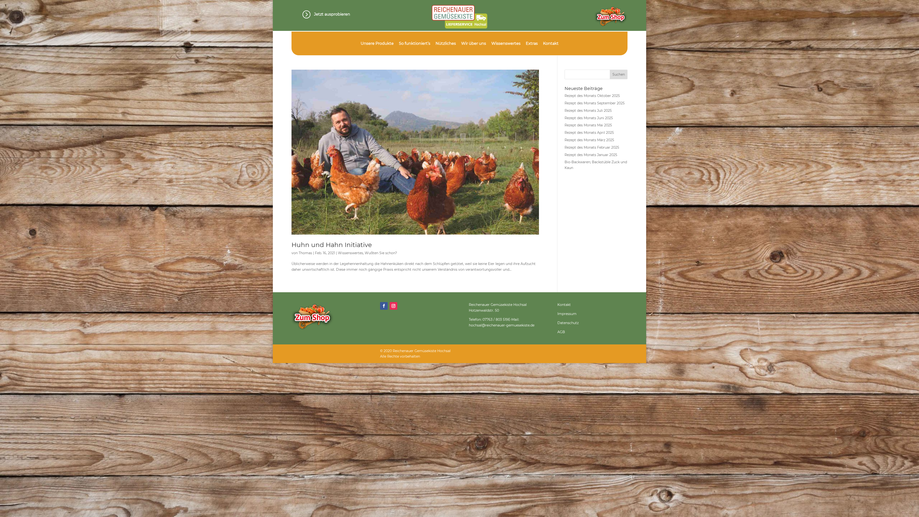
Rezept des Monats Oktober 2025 (592, 96)
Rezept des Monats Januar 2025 (591, 155)
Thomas (305, 253)
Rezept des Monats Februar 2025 (592, 147)
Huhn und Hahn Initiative (331, 245)
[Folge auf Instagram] (393, 306)
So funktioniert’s (414, 44)
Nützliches (446, 44)
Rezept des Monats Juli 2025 (588, 110)
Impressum (567, 314)
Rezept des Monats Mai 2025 (588, 125)
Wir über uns (473, 44)
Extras (532, 44)
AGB (561, 332)
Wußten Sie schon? (381, 253)
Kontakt (551, 44)
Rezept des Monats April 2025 (589, 132)
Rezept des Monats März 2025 (589, 140)
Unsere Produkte (377, 44)
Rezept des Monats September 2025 (595, 103)
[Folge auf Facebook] (384, 306)
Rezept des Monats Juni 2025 (589, 118)
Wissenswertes (506, 44)
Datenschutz (568, 323)
